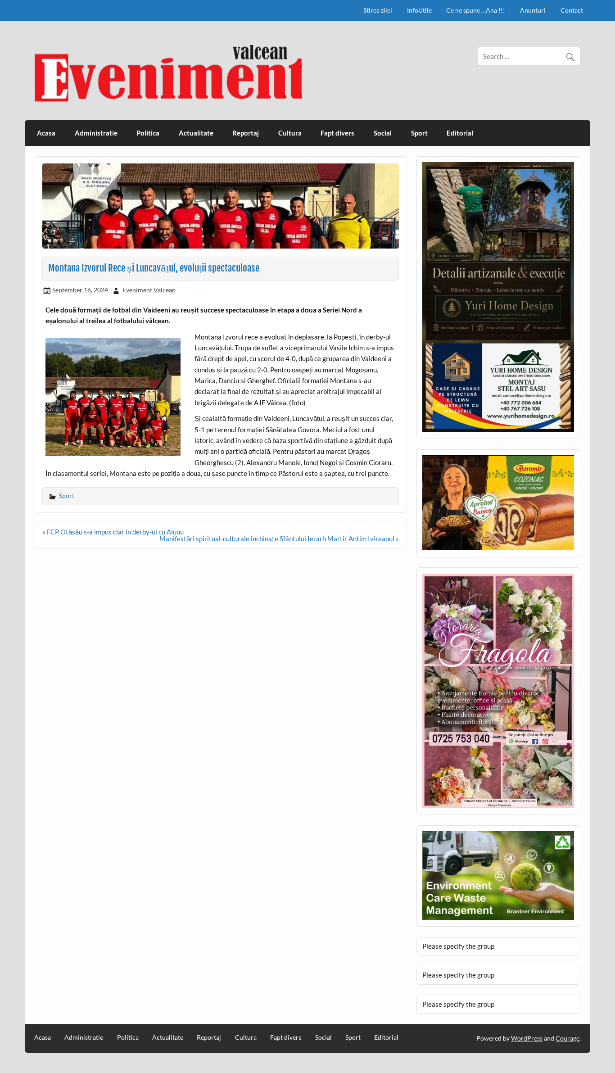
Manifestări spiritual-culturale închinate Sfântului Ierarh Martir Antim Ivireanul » (279, 538)
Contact (572, 10)
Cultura (290, 133)
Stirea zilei (377, 10)
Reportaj (245, 133)
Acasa (46, 133)
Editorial (460, 133)
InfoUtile (419, 10)
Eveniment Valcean (149, 290)
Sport (419, 133)
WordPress (527, 1038)
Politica (147, 133)
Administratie (96, 133)
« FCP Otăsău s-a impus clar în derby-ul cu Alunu (113, 532)
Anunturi (533, 10)
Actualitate (196, 133)
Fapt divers (337, 133)
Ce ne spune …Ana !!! (475, 10)
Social (383, 133)
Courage (567, 1038)
